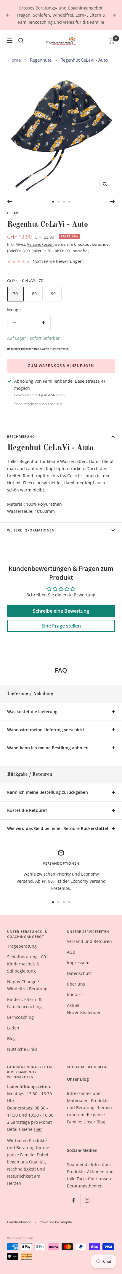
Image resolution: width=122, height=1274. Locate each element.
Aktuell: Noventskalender (84, 1008)
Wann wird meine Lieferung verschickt (45, 729)
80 (34, 293)
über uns (76, 984)
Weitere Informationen (31, 530)
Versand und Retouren (89, 941)
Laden (13, 1028)
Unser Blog (94, 1122)
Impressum (78, 962)
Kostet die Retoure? (27, 810)
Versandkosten (40, 244)
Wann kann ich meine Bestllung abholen (48, 748)
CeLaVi (13, 213)
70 (15, 293)
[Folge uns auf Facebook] (73, 1200)
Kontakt (74, 994)
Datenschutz (79, 973)
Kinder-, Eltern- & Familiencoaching (24, 1003)
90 (53, 293)
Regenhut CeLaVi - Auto (84, 60)
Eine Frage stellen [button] (61, 625)
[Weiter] (112, 201)
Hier (38, 1129)
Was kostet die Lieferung (32, 711)
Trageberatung (22, 946)
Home (14, 60)
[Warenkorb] (112, 41)
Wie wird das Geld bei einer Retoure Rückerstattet (58, 828)
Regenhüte (41, 60)
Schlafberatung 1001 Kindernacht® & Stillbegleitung (27, 964)
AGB (71, 952)
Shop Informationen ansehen (38, 403)
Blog (11, 1038)
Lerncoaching (20, 1017)
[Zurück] (9, 201)
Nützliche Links (22, 1049)
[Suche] (21, 40)
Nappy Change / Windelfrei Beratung (27, 985)
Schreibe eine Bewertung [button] (61, 611)
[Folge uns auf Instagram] (87, 1200)
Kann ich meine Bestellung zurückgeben (47, 792)
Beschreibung (21, 436)
